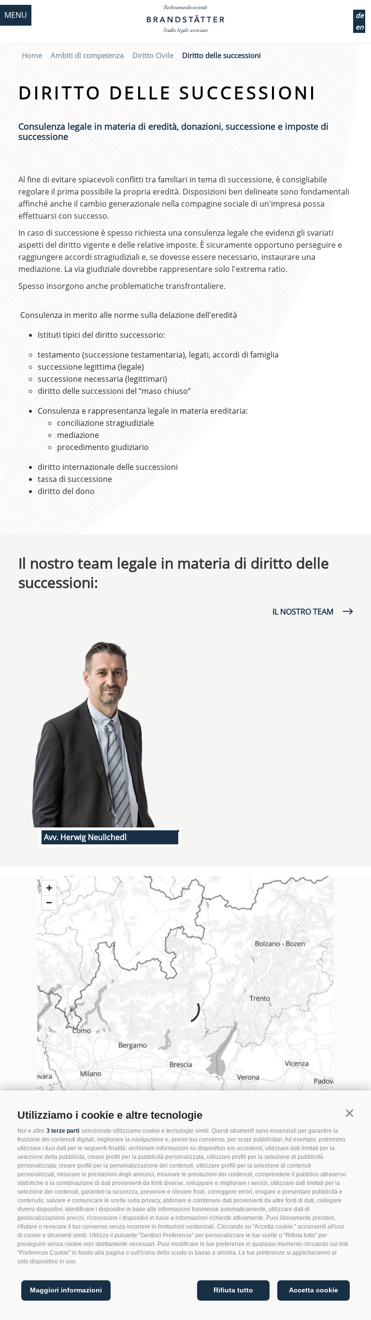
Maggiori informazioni (66, 1290)
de (360, 15)
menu (15, 15)
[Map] (185, 1009)
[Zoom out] (49, 902)
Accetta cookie (313, 1290)
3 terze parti (62, 1130)
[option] (102, 734)
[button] (349, 1113)
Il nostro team (302, 611)
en (360, 26)
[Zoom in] (49, 888)
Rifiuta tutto (233, 1290)
